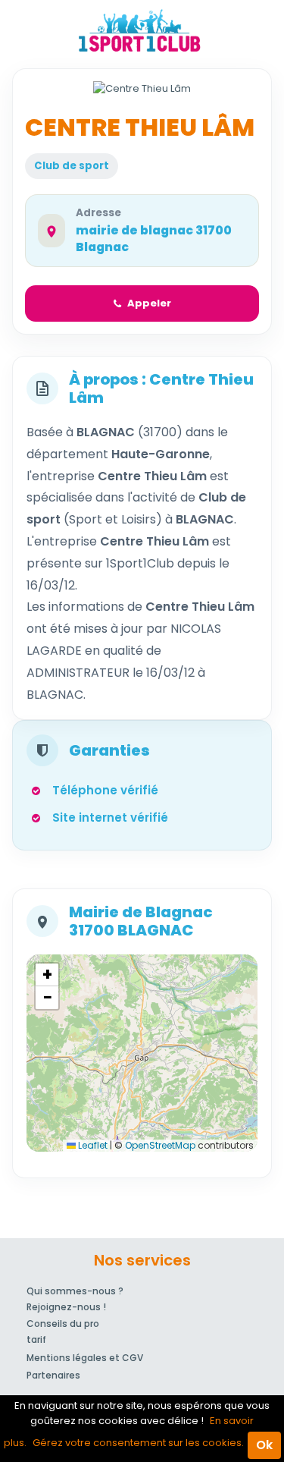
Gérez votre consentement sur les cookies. (138, 1442)
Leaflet (92, 1145)
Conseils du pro (63, 1323)
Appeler (149, 303)
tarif (36, 1339)
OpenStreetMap (160, 1145)
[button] (47, 975)
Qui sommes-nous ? (75, 1290)
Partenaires (53, 1375)
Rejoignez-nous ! (66, 1306)
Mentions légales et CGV (85, 1357)
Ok (264, 1445)
